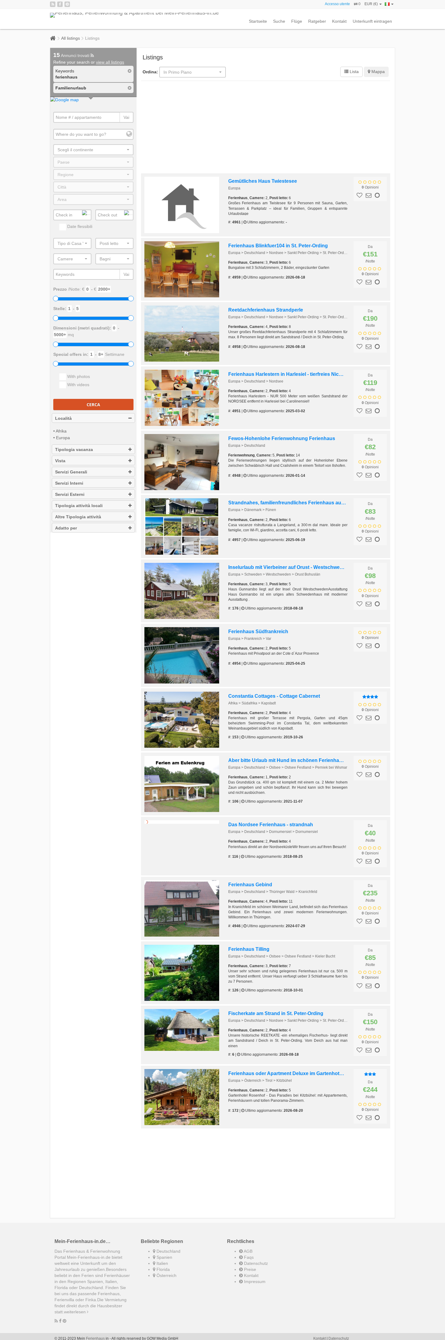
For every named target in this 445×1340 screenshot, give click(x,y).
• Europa (61, 437)
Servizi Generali (71, 472)
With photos (78, 376)
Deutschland (167, 1255)
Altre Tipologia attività (78, 516)
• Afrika (60, 431)
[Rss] (52, 4)
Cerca (93, 404)
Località (63, 418)
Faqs (248, 1261)
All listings (70, 38)
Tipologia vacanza (74, 449)
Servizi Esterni (69, 494)
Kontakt (339, 21)
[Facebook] (60, 4)
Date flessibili (79, 226)
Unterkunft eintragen (372, 21)
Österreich (165, 1280)
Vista (60, 460)
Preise (249, 1273)
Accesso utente (337, 4)
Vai (126, 117)
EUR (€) (371, 4)
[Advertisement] (266, 127)
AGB (247, 1255)
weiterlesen (75, 1316)
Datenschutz (255, 1267)
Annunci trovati (72, 55)
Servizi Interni (69, 483)
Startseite (258, 21)
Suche (279, 21)
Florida (162, 1273)
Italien (161, 1267)
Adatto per (66, 528)
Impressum (254, 1286)
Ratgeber (317, 21)
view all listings (110, 62)
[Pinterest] (67, 4)
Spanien (163, 1261)
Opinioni (370, 187)
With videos (77, 384)
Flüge (296, 21)
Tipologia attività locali (79, 505)
